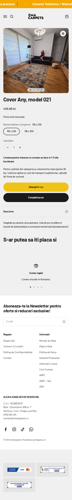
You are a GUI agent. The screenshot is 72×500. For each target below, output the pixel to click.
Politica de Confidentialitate (17, 352)
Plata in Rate (45, 346)
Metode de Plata (47, 340)
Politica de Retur (48, 352)
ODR (41, 386)
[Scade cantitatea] (8, 147)
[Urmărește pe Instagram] (14, 429)
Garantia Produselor (49, 358)
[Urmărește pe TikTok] (22, 429)
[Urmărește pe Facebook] (5, 429)
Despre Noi (9, 340)
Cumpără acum (36, 197)
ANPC (42, 375)
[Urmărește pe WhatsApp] (31, 429)
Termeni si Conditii (13, 346)
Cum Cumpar (46, 369)
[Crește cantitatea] (20, 147)
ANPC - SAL (45, 381)
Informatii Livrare (48, 363)
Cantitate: (8, 140)
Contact (7, 358)
